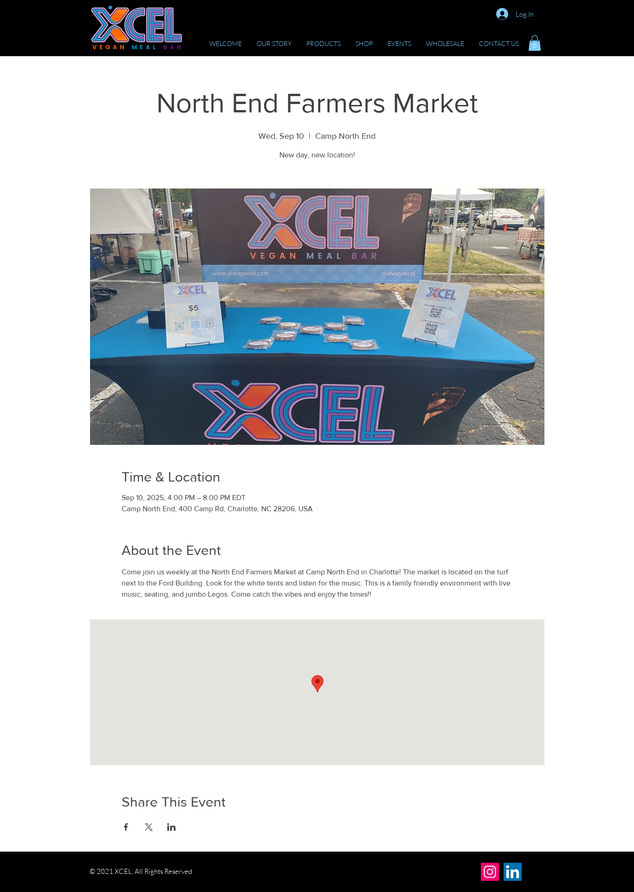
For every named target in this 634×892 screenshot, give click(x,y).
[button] (534, 43)
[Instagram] (490, 872)
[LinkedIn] (513, 872)
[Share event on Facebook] (126, 827)
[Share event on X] (148, 827)
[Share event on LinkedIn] (171, 827)
